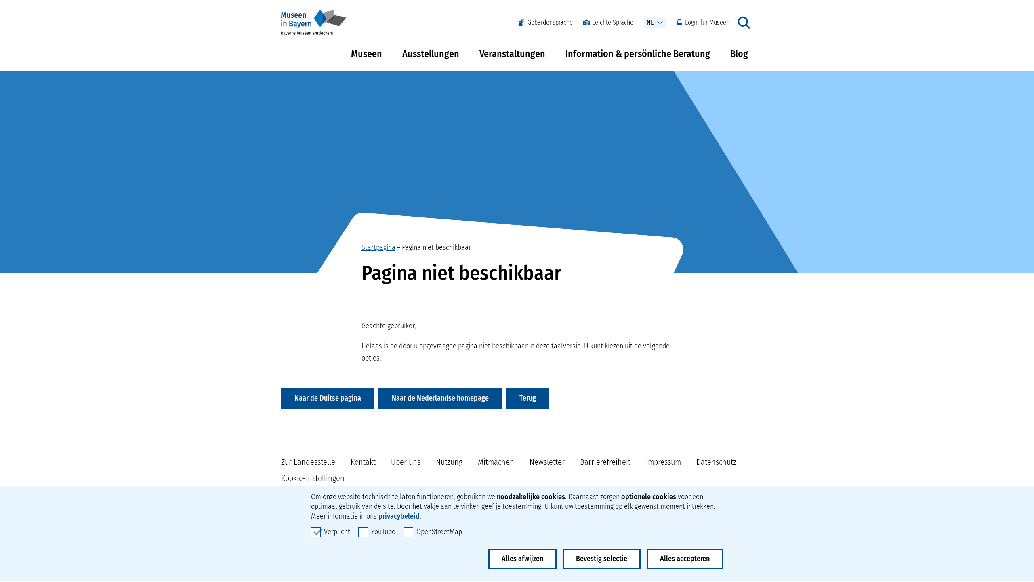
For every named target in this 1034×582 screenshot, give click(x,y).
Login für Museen (707, 22)
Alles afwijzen (522, 558)
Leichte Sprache (612, 22)
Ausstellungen (430, 53)
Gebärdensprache (550, 22)
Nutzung (449, 462)
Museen (366, 53)
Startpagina (378, 247)
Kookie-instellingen (313, 478)
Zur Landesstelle (308, 462)
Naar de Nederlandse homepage (440, 398)
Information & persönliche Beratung (637, 53)
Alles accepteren (685, 558)
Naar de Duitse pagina (327, 398)
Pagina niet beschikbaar (436, 247)
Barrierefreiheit (605, 462)
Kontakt (363, 462)
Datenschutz (716, 462)
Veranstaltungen (512, 53)
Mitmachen (496, 462)
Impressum (663, 462)
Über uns (405, 462)
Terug (527, 398)
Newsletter (547, 462)
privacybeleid (399, 516)
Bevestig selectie (601, 558)
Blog (739, 53)
